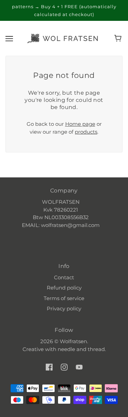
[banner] (63, 38)
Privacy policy (64, 308)
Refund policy (64, 287)
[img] (49, 367)
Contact (64, 277)
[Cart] (119, 38)
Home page (80, 124)
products (86, 132)
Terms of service (64, 298)
